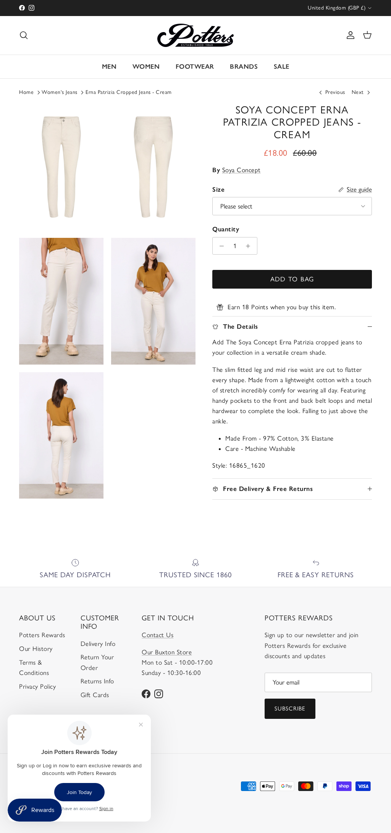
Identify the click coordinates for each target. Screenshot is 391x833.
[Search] (23, 35)
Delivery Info (98, 643)
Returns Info (97, 681)
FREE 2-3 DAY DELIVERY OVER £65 (196, 8)
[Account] (349, 35)
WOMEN (146, 66)
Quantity (225, 229)
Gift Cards (95, 695)
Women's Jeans (60, 92)
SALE (281, 66)
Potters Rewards (42, 635)
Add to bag (292, 279)
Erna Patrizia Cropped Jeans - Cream (129, 92)
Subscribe (290, 708)
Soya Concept (241, 170)
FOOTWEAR (195, 66)
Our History (36, 648)
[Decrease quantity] (219, 245)
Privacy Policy (37, 686)
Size (218, 189)
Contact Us (157, 635)
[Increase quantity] (250, 245)
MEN (109, 66)
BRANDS (244, 66)
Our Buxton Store (167, 652)
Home (26, 92)
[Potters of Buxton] (195, 35)
